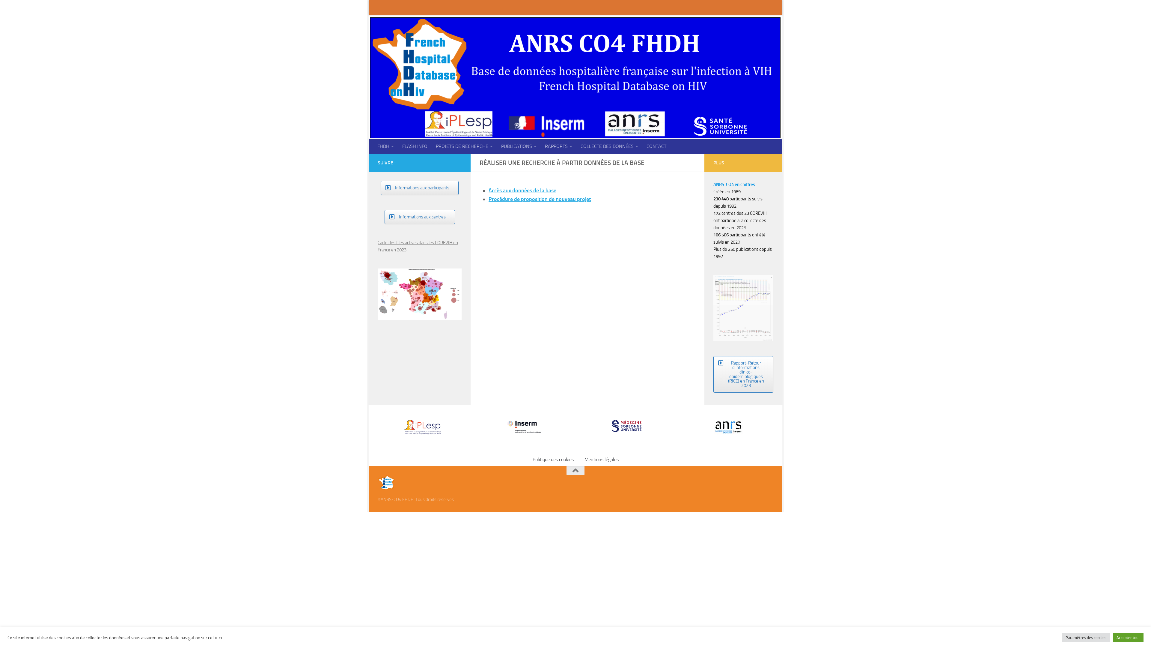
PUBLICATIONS (516, 146)
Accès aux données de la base (522, 190)
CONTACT (656, 146)
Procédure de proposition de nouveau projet (540, 199)
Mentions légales (601, 423)
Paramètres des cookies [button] (1086, 637)
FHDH (383, 146)
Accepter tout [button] (1128, 637)
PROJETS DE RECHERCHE (462, 146)
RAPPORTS (556, 146)
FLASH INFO (414, 146)
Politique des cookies (553, 423)
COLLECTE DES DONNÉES (607, 146)
